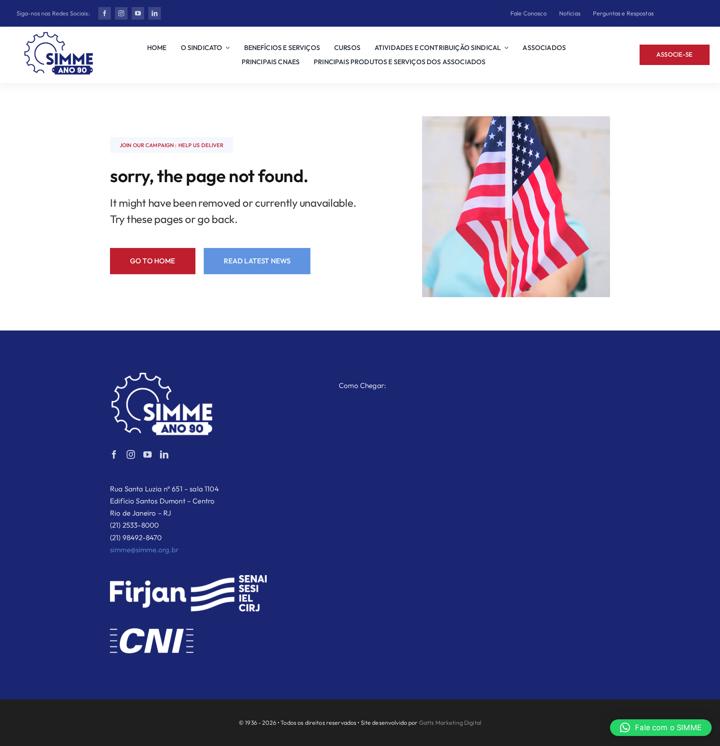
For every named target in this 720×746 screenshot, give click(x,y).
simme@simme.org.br (144, 549)
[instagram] (121, 13)
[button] (661, 727)
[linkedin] (154, 13)
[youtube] (138, 13)
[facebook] (104, 13)
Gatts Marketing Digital (450, 722)
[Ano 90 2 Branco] (162, 375)
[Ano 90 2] (58, 35)
